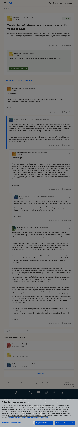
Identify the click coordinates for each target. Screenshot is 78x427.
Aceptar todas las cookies (44, 423)
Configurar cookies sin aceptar (11, 422)
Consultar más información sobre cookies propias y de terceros (28, 417)
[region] (39, 413)
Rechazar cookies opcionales (65, 423)
